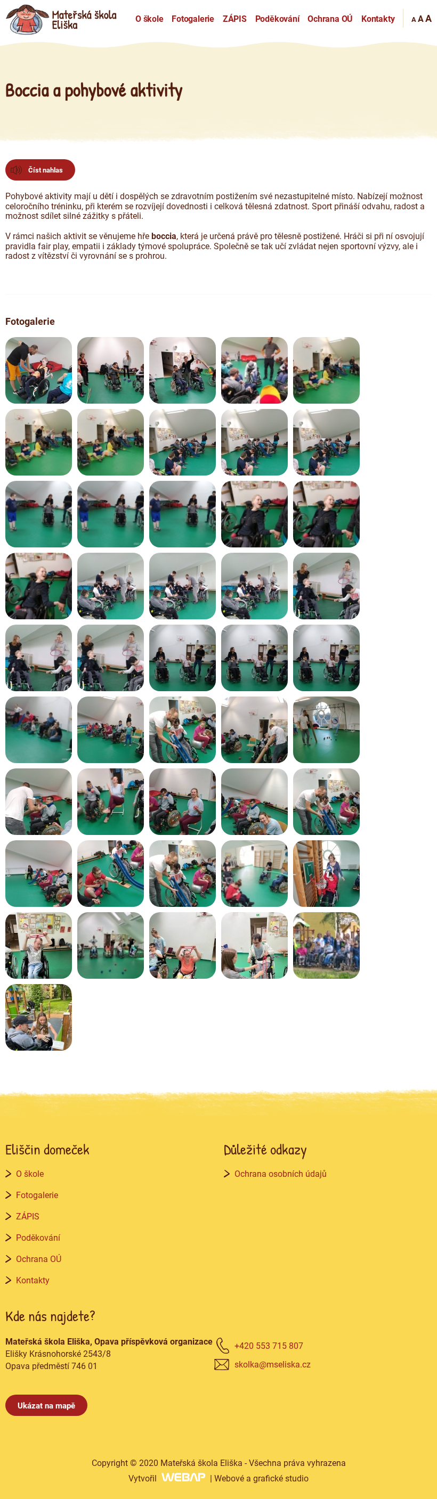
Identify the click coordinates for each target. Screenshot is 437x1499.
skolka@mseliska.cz (272, 1364)
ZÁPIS (235, 18)
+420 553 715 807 (268, 1345)
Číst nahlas (45, 170)
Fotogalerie (193, 18)
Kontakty (377, 18)
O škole (149, 18)
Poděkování (277, 18)
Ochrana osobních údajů (280, 1173)
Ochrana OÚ (330, 18)
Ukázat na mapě (46, 1405)
